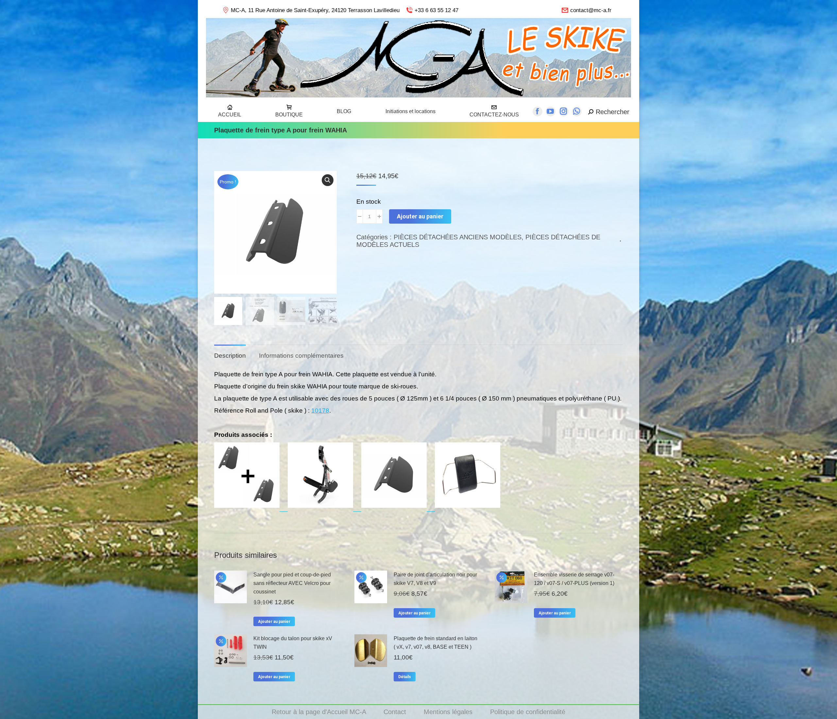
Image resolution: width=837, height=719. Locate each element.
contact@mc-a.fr (590, 10)
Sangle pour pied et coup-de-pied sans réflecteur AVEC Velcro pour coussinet (292, 583)
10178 (320, 410)
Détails (404, 677)
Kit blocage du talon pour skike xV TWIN (292, 643)
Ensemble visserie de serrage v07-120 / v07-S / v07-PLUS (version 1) (574, 579)
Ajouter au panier (420, 216)
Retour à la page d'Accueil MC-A (320, 711)
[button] (327, 180)
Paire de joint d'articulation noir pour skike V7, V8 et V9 (435, 579)
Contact (396, 711)
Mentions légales (449, 711)
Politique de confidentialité (527, 711)
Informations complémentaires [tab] (301, 355)
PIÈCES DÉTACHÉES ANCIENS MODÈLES (457, 237)
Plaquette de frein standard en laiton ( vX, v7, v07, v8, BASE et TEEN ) (435, 643)
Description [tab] (230, 355)
